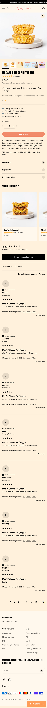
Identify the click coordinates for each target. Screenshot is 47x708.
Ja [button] (24, 312)
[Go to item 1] (5, 65)
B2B (3, 649)
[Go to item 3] (20, 65)
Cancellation (30, 645)
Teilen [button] (34, 312)
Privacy (28, 637)
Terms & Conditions (33, 633)
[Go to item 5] (34, 65)
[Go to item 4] (27, 65)
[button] (23, 76)
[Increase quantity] (14, 126)
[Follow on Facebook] (3, 679)
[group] (23, 246)
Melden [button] (28, 312)
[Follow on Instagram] (9, 679)
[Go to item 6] (42, 65)
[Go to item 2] (13, 65)
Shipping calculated (17, 83)
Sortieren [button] (6, 266)
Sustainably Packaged (10, 645)
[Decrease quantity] (5, 126)
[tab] (27, 274)
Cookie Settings (32, 653)
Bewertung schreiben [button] (23, 257)
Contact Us (6, 633)
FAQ (3, 641)
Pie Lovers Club (8, 637)
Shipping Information (33, 649)
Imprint (28, 641)
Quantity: (5, 121)
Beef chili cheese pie (11, 230)
